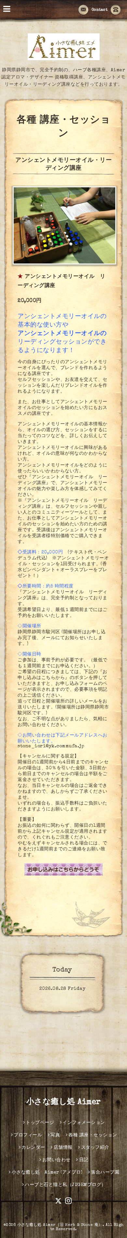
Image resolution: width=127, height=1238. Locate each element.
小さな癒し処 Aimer (63, 1102)
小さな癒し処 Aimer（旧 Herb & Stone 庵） (60, 1225)
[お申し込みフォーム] (63, 869)
